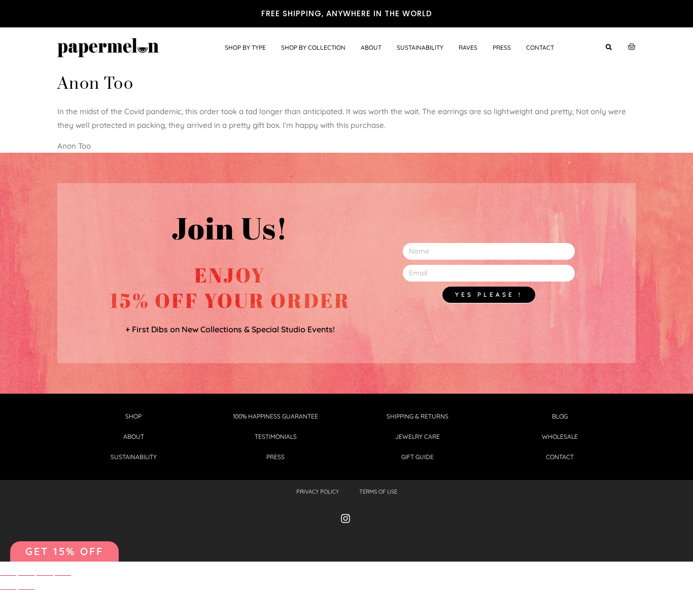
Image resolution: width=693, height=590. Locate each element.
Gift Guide (417, 457)
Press (502, 47)
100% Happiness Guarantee (275, 416)
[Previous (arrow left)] (8, 585)
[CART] (632, 47)
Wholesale (560, 436)
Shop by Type (245, 47)
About (371, 47)
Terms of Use (378, 491)
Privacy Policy (317, 491)
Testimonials (276, 436)
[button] (608, 47)
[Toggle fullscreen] (45, 571)
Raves (468, 47)
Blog (560, 416)
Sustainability (420, 47)
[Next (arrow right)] (26, 585)
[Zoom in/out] (63, 571)
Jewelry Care (417, 436)
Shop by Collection (313, 47)
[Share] (26, 571)
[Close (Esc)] (8, 571)
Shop (133, 416)
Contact (540, 47)
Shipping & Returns (417, 416)
